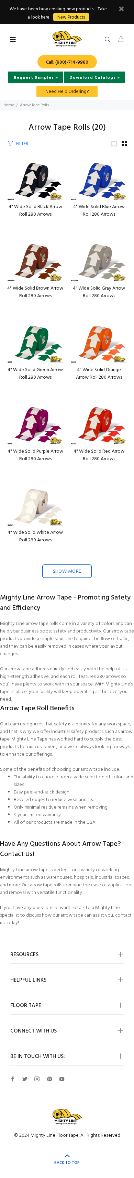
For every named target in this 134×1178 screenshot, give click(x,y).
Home (8, 105)
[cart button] (121, 40)
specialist (9, 915)
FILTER (22, 144)
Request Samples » (36, 77)
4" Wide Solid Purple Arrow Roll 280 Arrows (35, 455)
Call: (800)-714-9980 (67, 62)
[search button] (109, 40)
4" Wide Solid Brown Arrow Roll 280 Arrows (35, 292)
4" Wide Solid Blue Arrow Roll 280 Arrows (99, 210)
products (94, 732)
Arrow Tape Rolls (34, 105)
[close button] (121, 9)
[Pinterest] (49, 1078)
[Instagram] (37, 1078)
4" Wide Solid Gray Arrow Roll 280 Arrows (99, 292)
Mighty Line (12, 624)
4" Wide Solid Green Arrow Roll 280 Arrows (35, 373)
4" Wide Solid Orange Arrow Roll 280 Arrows (99, 373)
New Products (71, 17)
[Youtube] (61, 1078)
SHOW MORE (67, 571)
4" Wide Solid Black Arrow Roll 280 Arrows (35, 210)
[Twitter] (24, 1078)
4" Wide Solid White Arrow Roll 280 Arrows (35, 536)
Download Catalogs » (94, 77)
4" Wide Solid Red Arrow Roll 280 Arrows (99, 455)
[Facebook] (12, 1078)
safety (59, 631)
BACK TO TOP (67, 1162)
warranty (52, 815)
